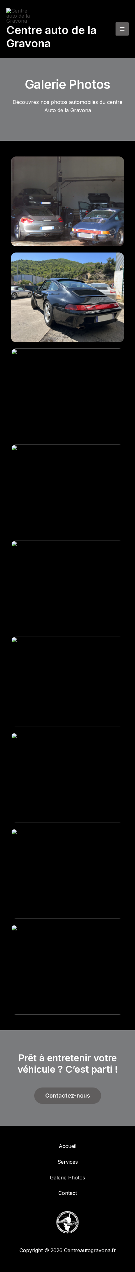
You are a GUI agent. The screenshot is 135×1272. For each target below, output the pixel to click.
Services (67, 1162)
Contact (67, 1193)
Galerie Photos (67, 1177)
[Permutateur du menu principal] (122, 29)
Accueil (67, 1146)
